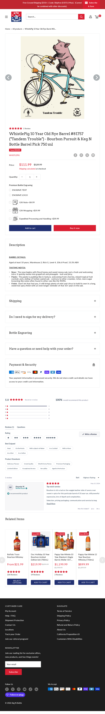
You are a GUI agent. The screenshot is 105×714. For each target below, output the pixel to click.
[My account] (91, 16)
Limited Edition (12, 468)
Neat (9, 448)
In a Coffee (22, 453)
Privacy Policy (63, 620)
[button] (19, 128)
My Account (10, 611)
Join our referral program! (16, 639)
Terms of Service (64, 611)
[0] (97, 17)
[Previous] (8, 77)
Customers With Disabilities (69, 639)
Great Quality (28, 464)
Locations (9, 629)
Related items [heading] (14, 519)
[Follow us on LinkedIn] (37, 689)
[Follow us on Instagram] (19, 689)
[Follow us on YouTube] (25, 689)
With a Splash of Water (37, 448)
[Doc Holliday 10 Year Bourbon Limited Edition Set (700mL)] (40, 541)
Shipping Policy (64, 615)
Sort (78, 477)
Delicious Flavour (13, 464)
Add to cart (30, 228)
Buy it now (75, 228)
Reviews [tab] (9, 427)
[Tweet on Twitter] (87, 155)
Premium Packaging (63, 464)
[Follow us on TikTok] (31, 689)
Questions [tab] (21, 427)
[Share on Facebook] (76, 155)
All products (17, 29)
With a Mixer (66, 448)
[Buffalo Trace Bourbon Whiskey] (17, 541)
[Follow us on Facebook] (7, 689)
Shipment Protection (14, 620)
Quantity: (13, 177)
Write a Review (92, 435)
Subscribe (13, 672)
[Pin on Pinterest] (82, 155)
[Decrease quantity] (22, 177)
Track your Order (12, 634)
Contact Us (10, 625)
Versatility (43, 468)
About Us (61, 629)
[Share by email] (93, 155)
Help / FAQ (10, 615)
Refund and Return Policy (68, 625)
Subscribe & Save (92, 4)
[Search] (81, 17)
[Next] (96, 77)
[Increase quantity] (37, 177)
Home (7, 29)
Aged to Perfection (58, 468)
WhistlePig (14, 155)
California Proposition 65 (68, 634)
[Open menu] (7, 17)
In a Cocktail (53, 448)
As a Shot (10, 453)
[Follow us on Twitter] (13, 689)
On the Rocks (20, 448)
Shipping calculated (27, 169)
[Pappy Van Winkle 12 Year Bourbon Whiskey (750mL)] (88, 541)
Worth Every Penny (44, 464)
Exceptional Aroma (29, 468)
